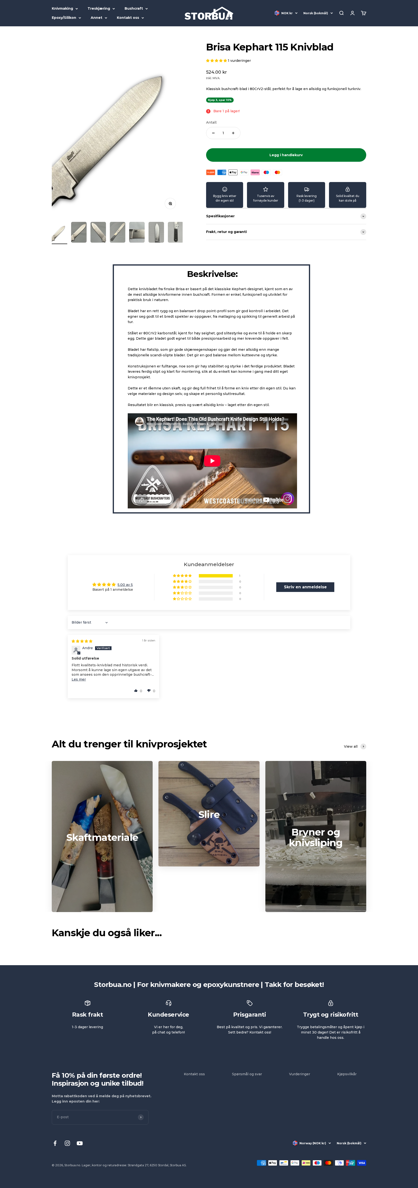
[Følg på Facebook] (55, 1143)
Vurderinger (299, 1074)
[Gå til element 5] (137, 233)
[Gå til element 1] (59, 233)
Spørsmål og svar (247, 1074)
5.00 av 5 (125, 585)
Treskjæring (99, 8)
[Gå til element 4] (117, 233)
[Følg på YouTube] (79, 1143)
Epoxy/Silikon (64, 17)
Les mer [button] (79, 679)
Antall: (211, 122)
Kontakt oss (128, 17)
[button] (217, 60)
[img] (82, 641)
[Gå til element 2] (79, 233)
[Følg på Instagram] (67, 1143)
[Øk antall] (233, 133)
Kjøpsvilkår (347, 1074)
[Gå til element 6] (156, 233)
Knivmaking (62, 8)
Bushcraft (134, 8)
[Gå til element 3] (98, 233)
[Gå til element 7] (175, 233)
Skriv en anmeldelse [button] (305, 587)
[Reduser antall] (213, 133)
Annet (96, 17)
